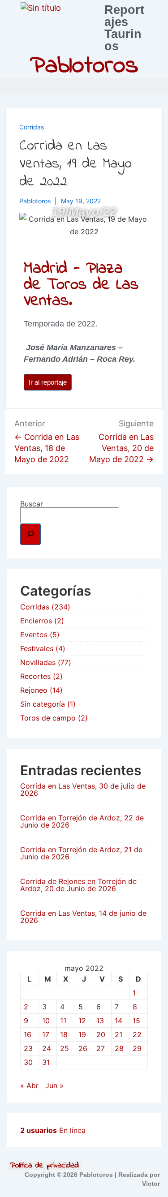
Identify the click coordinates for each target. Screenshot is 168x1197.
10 (46, 1020)
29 (137, 1048)
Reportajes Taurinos (124, 28)
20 (100, 1034)
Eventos (33, 634)
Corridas (31, 127)
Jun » (54, 1085)
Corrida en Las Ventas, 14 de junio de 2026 (83, 917)
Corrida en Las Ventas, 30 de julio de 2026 (83, 789)
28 (119, 1048)
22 (137, 1034)
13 (100, 1020)
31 (46, 1062)
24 (46, 1048)
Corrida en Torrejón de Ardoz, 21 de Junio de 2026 (81, 853)
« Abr (29, 1085)
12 (82, 1020)
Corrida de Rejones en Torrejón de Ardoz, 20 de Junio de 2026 (78, 885)
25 (64, 1048)
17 (45, 1034)
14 (118, 1020)
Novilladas (38, 662)
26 (82, 1048)
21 (118, 1034)
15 (136, 1020)
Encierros (36, 620)
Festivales (36, 648)
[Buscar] (30, 534)
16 (27, 1034)
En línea (53, 1130)
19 (82, 1034)
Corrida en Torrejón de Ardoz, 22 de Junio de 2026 (82, 821)
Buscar (31, 503)
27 (100, 1048)
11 (63, 1020)
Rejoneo (33, 690)
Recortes (35, 676)
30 (28, 1062)
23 (28, 1048)
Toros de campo (48, 717)
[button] (159, 86)
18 (64, 1034)
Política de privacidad (44, 1166)
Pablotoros (84, 66)
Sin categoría (42, 703)
